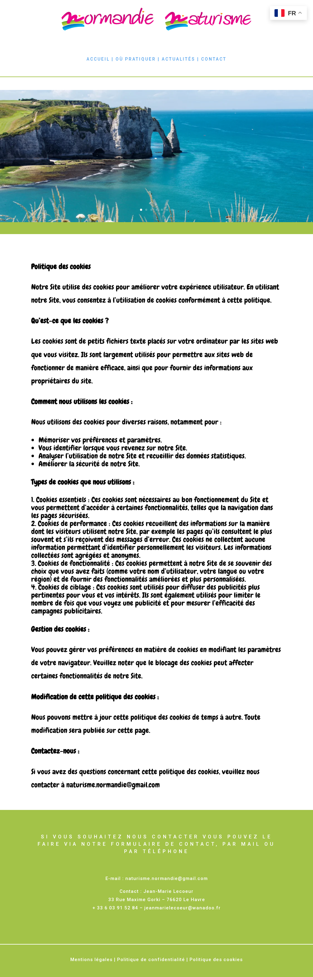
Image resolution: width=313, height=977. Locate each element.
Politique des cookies (216, 959)
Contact (213, 59)
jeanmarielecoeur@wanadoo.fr (182, 908)
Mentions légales (91, 959)
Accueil (98, 59)
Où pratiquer (136, 59)
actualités (178, 59)
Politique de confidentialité (151, 959)
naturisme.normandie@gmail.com (166, 878)
